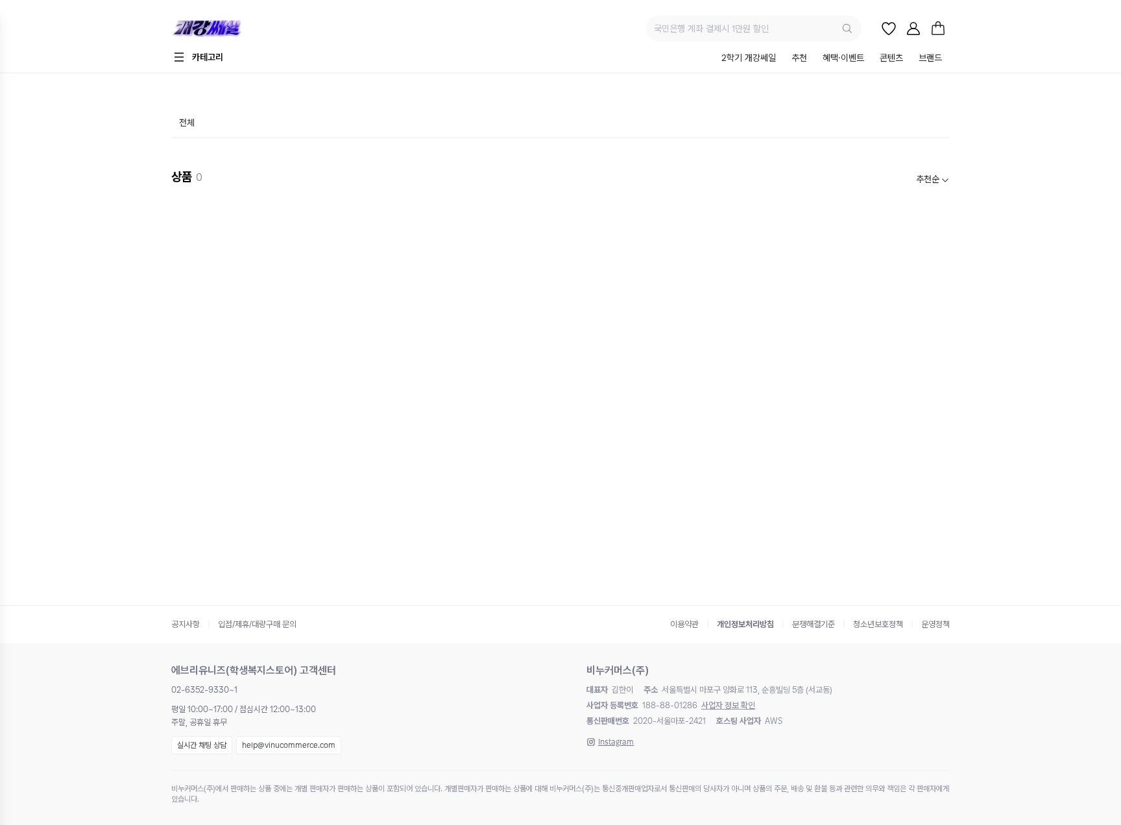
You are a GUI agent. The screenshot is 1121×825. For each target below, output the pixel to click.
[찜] (889, 28)
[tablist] (832, 59)
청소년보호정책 (878, 624)
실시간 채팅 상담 (201, 745)
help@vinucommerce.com (288, 745)
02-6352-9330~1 (204, 690)
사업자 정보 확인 (728, 705)
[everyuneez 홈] (252, 29)
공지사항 (185, 624)
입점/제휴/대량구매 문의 (257, 624)
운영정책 (935, 624)
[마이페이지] (913, 28)
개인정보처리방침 (745, 624)
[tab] (749, 59)
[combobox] (933, 179)
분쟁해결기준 (813, 624)
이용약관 (684, 624)
